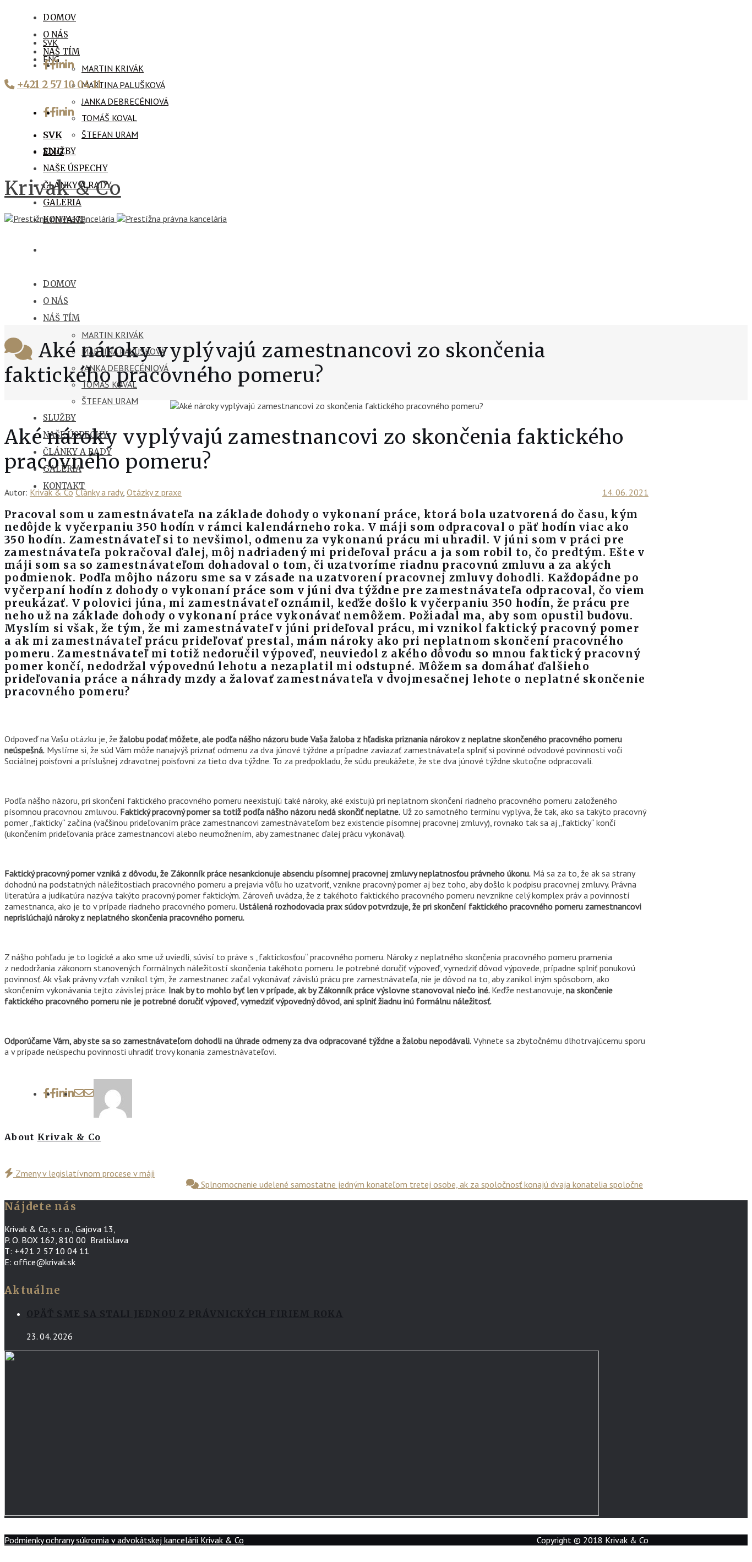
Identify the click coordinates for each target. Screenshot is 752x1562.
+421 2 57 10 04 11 (59, 84)
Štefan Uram (109, 134)
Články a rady (99, 492)
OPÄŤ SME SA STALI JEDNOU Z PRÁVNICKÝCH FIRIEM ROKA (185, 1313)
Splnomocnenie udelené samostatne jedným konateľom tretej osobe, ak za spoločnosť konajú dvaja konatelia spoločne (421, 1184)
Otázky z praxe (154, 492)
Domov (59, 17)
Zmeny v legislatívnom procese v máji (84, 1173)
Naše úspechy (75, 168)
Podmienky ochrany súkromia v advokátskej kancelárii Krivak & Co (124, 1539)
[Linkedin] (65, 64)
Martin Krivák (112, 68)
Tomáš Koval (109, 117)
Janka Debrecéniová (124, 101)
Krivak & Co (62, 188)
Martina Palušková (123, 84)
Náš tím (61, 51)
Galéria (62, 202)
